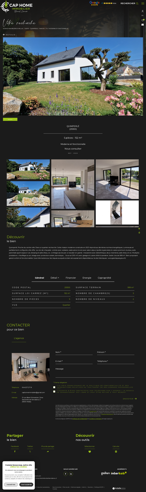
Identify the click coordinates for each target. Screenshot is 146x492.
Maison (41, 28)
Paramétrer (11, 484)
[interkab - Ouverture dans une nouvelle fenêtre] (119, 473)
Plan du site (66, 487)
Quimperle (34, 28)
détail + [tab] (55, 277)
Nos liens (90, 487)
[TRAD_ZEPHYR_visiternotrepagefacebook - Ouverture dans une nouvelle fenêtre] (66, 474)
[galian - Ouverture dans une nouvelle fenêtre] (105, 473)
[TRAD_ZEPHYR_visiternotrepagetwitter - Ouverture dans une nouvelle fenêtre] (71, 474)
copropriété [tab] (104, 277)
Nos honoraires (57, 487)
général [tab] (39, 277)
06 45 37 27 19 (27, 387)
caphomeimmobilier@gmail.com (33, 392)
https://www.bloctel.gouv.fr (107, 414)
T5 (46, 28)
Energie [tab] (87, 277)
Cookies (55, 489)
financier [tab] (71, 277)
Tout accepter (26, 484)
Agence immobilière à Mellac (13, 28)
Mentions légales (76, 487)
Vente (27, 28)
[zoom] (28, 179)
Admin (84, 487)
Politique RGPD (98, 487)
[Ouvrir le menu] (143, 3)
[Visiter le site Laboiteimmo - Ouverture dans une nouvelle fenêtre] (119, 488)
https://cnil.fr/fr (93, 411)
